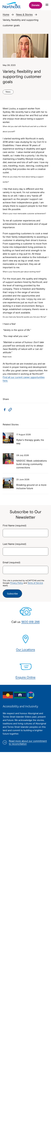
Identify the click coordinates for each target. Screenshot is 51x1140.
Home (6, 14)
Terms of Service (35, 583)
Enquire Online (25, 677)
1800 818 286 (30, 622)
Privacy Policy (16, 583)
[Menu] (47, 6)
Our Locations (25, 649)
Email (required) (11, 562)
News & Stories (24, 14)
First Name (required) (14, 525)
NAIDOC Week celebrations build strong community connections (31, 464)
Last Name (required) (14, 544)
